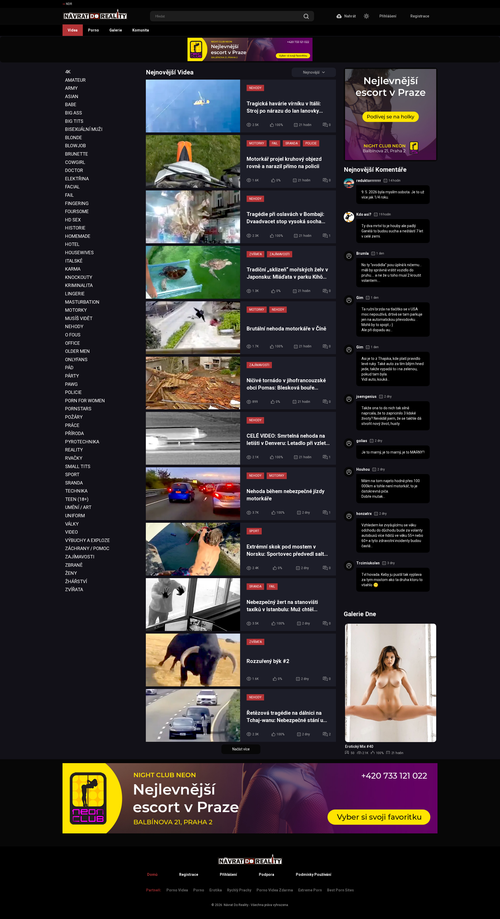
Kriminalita (79, 285)
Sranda (74, 483)
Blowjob (75, 145)
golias (361, 441)
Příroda (74, 433)
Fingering (77, 203)
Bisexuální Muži (83, 129)
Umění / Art (78, 507)
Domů (152, 874)
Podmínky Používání (313, 874)
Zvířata (74, 589)
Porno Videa (177, 890)
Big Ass (73, 113)
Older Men (77, 351)
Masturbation (82, 302)
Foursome (77, 211)
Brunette (76, 154)
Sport (72, 474)
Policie (73, 392)
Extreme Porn (310, 890)
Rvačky (73, 458)
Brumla (362, 253)
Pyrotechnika (82, 441)
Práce (72, 425)
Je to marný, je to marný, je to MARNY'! (392, 452)
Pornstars (78, 408)
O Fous (72, 334)
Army (71, 88)
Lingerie (75, 293)
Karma (72, 269)
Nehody (74, 326)
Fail (69, 195)
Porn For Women (85, 400)
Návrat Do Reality (236, 905)
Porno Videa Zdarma (275, 890)
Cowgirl (75, 162)
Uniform (75, 515)
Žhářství (76, 581)
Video (71, 532)
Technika (76, 491)
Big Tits (74, 121)
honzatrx (364, 514)
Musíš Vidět (78, 318)
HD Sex (73, 219)
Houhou (363, 469)
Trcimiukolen (368, 563)
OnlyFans (76, 359)
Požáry (74, 417)
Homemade (77, 236)
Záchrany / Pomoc (87, 548)
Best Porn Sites (340, 890)
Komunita (140, 30)
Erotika (215, 890)
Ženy (71, 573)
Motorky (76, 310)
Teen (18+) (77, 499)
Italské (74, 261)
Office (72, 343)
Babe (70, 104)
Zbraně (74, 565)
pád (69, 367)
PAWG (71, 384)
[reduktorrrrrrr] (349, 183)
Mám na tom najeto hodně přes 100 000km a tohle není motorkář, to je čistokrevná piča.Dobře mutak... (390, 489)
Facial (72, 186)
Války (72, 524)
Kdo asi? (363, 214)
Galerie (115, 30)
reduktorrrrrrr (368, 180)
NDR (69, 4)
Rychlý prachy (239, 890)
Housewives (79, 252)
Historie (75, 228)
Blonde (73, 137)
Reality (74, 449)
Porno (93, 30)
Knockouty (78, 277)
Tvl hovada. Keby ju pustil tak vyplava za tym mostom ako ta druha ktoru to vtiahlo (392, 579)
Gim (359, 298)
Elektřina (77, 178)
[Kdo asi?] (349, 217)
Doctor (74, 170)
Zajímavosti (79, 556)
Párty (72, 376)
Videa (73, 30)
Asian (71, 96)
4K (68, 71)
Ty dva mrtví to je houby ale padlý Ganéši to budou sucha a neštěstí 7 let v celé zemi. (392, 231)
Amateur (75, 80)
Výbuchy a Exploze (87, 540)
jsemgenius (366, 396)
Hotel (72, 244)
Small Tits (77, 466)
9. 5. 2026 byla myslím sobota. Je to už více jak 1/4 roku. (392, 194)
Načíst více (241, 749)
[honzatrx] (349, 516)
